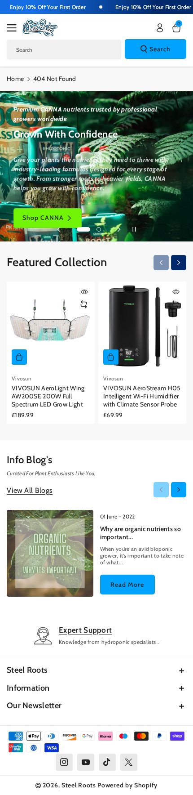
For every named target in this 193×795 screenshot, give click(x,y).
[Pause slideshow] (134, 229)
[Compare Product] (84, 304)
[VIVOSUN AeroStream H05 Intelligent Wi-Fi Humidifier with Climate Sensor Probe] (142, 325)
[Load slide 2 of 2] (98, 229)
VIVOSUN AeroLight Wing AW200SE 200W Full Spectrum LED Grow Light (48, 396)
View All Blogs (30, 490)
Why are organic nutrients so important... (140, 533)
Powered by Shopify (127, 785)
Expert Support (85, 629)
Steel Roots (27, 670)
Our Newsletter (34, 705)
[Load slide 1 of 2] (83, 229)
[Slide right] (178, 262)
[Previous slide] (58, 229)
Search (160, 49)
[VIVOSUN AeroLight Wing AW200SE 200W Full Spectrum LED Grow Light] (50, 325)
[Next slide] (119, 229)
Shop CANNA (43, 218)
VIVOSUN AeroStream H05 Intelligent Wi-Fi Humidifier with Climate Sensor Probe (142, 396)
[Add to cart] (19, 357)
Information (28, 688)
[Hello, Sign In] (159, 28)
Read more (127, 585)
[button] (14, 28)
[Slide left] (161, 262)
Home (15, 79)
